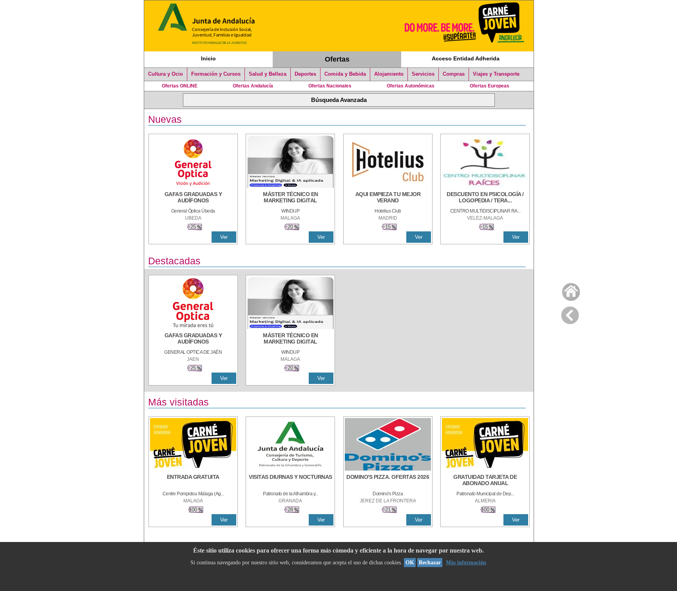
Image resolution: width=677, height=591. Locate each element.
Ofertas (337, 59)
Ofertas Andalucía (253, 86)
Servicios (423, 74)
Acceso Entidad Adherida (466, 58)
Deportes (305, 74)
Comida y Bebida (345, 74)
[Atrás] (570, 314)
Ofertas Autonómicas (410, 86)
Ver (224, 237)
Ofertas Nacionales (329, 86)
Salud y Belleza (267, 74)
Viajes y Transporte (496, 74)
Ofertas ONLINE (179, 86)
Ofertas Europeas (489, 86)
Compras (454, 74)
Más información (466, 563)
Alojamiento (389, 74)
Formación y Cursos (216, 74)
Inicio (208, 58)
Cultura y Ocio (165, 74)
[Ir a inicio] (566, 290)
